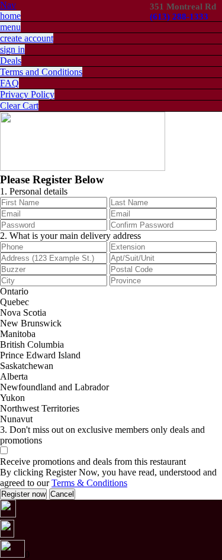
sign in (12, 49)
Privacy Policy (27, 94)
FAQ (9, 83)
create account (26, 38)
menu (10, 27)
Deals (10, 61)
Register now (23, 494)
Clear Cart (19, 106)
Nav (8, 5)
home (10, 16)
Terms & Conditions (89, 483)
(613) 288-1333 (179, 16)
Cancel (62, 494)
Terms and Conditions (41, 72)
